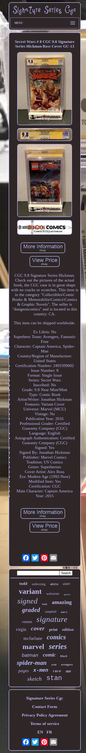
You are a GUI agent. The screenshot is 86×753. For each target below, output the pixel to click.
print (53, 629)
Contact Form (44, 706)
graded (31, 609)
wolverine (52, 593)
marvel (33, 647)
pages (23, 670)
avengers (67, 664)
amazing (62, 602)
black (63, 656)
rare (57, 671)
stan (54, 678)
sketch (34, 679)
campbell (50, 611)
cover (37, 628)
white (54, 584)
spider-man (32, 662)
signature (51, 619)
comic (49, 655)
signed (27, 601)
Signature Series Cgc (44, 698)
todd (23, 583)
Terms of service (44, 723)
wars (64, 612)
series (58, 646)
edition (68, 629)
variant (30, 591)
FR (49, 732)
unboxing (39, 584)
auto (66, 583)
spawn (67, 594)
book (44, 604)
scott (53, 664)
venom (27, 622)
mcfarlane (32, 638)
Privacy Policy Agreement (45, 715)
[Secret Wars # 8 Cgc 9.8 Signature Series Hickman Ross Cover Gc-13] (45, 89)
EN (40, 732)
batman (30, 655)
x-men (40, 670)
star (68, 671)
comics (56, 637)
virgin (21, 629)
